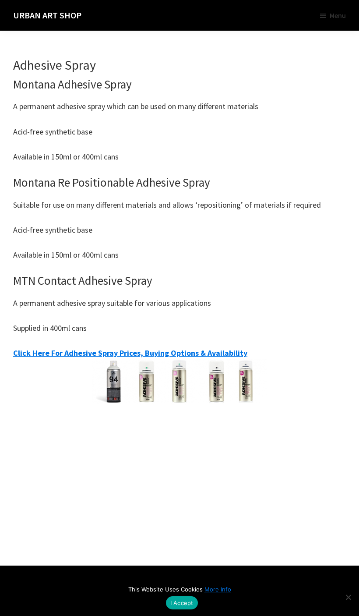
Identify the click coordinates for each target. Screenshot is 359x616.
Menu (338, 15)
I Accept (182, 602)
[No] (348, 597)
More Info (217, 589)
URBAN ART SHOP (47, 15)
